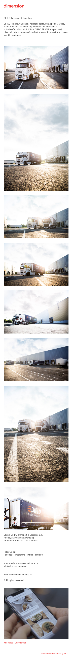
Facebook (8, 555)
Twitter (30, 555)
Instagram (20, 555)
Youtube (39, 555)
